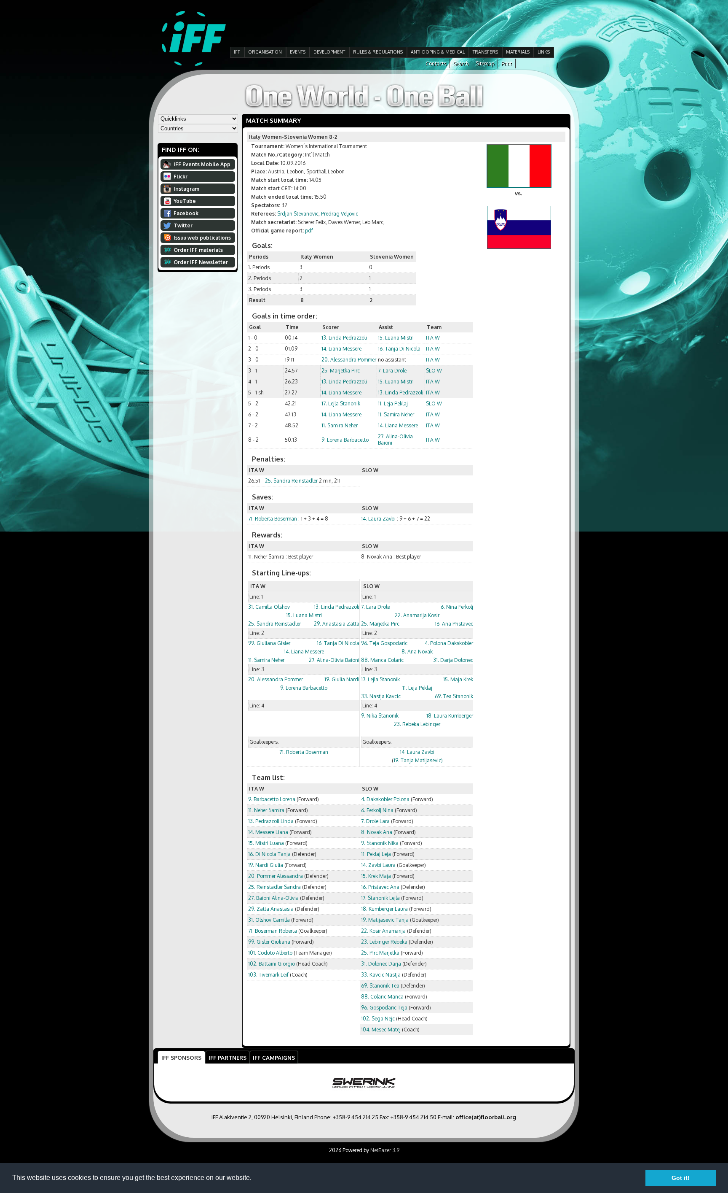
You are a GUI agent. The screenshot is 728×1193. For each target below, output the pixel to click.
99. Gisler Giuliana (269, 942)
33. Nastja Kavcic (381, 696)
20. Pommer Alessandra (275, 876)
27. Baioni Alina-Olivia (273, 898)
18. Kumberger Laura (384, 909)
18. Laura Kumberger (449, 716)
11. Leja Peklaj (393, 403)
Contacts (436, 63)
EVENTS (297, 52)
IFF (237, 52)
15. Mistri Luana (266, 843)
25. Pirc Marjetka (380, 953)
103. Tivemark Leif (268, 975)
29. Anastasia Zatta (336, 624)
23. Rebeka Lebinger (417, 724)
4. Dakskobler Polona (385, 799)
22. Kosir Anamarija (383, 931)
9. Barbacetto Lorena (271, 799)
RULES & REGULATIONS (378, 52)
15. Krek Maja (376, 876)
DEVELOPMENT (329, 52)
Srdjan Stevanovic (297, 214)
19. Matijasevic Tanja (385, 920)
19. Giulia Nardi (341, 679)
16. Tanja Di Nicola (399, 348)
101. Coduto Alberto (270, 953)
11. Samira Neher (396, 414)
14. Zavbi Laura (378, 865)
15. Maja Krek (458, 679)
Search (460, 63)
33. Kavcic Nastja (381, 975)
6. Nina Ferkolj (457, 607)
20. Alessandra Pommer (348, 359)
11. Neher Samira (266, 810)
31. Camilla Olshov (269, 607)
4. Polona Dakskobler (449, 643)
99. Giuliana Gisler (269, 643)
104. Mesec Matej (381, 1029)
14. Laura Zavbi (378, 519)
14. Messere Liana (268, 832)
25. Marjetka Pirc (340, 370)
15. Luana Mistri (396, 338)
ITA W (433, 338)
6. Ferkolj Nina (377, 810)
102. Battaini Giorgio (271, 964)
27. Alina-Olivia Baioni (334, 660)
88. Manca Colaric (382, 660)
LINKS (544, 52)
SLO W (434, 370)
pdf (309, 230)
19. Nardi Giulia (265, 865)
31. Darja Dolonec (453, 660)
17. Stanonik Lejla (380, 898)
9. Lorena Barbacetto (345, 440)
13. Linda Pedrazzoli (344, 338)
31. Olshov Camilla (269, 920)
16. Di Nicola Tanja (269, 854)
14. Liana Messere (341, 348)
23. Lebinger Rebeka (384, 942)
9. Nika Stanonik (380, 716)
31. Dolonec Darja (381, 964)
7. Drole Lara (375, 821)
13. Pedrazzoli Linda (271, 821)
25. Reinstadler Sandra (274, 887)
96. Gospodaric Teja (384, 1007)
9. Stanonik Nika (380, 843)
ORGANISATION (265, 52)
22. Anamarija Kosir (417, 615)
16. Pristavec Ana (380, 887)
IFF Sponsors (181, 1057)
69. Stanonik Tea (380, 985)
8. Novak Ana (376, 832)
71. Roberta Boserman (272, 519)
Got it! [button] (681, 1177)
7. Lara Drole (392, 370)
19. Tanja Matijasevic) (418, 760)
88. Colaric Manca (382, 996)
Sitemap (485, 63)
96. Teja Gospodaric (384, 643)
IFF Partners (227, 1057)
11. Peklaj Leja (376, 854)
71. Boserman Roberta (272, 931)
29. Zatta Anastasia (271, 909)
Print (506, 63)
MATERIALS (518, 52)
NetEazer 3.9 (384, 1150)
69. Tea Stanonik (454, 696)
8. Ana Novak (417, 651)
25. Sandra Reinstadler (291, 481)
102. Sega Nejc (378, 1018)
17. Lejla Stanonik (340, 403)
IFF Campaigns (274, 1057)
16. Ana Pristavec (454, 624)
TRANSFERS (485, 52)
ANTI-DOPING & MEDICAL (438, 52)
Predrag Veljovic (339, 214)
